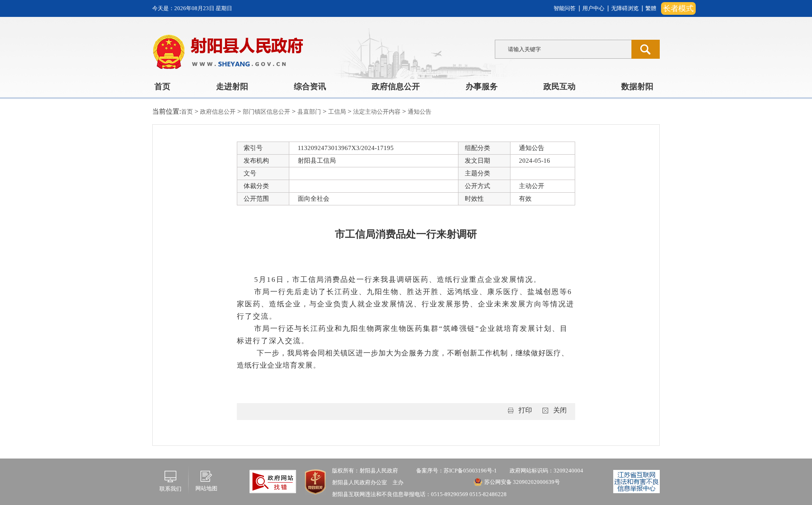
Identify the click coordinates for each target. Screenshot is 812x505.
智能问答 (565, 8)
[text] (563, 49)
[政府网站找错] (273, 480)
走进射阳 (232, 86)
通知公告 (419, 112)
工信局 (338, 112)
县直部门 (310, 112)
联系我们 (170, 489)
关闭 (560, 410)
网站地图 (206, 488)
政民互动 (559, 86)
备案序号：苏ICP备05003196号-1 (456, 470)
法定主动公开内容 (377, 112)
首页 (162, 86)
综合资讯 (310, 86)
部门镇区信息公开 (267, 112)
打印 (525, 410)
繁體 (650, 8)
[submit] (645, 49)
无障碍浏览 (625, 8)
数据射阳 (637, 86)
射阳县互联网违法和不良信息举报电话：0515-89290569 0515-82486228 (419, 494)
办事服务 (482, 86)
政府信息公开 (396, 86)
